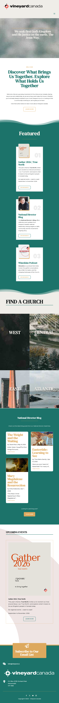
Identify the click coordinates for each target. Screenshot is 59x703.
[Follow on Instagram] (36, 695)
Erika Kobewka (15, 489)
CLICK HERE (29, 514)
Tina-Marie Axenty (40, 459)
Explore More (24, 187)
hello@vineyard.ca (14, 664)
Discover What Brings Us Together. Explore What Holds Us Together (29, 79)
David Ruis (13, 444)
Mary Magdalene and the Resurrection (16, 480)
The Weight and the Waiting (15, 438)
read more (11, 451)
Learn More (29, 109)
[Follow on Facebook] (26, 695)
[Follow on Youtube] (33, 695)
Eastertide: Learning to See (40, 452)
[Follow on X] (29, 695)
